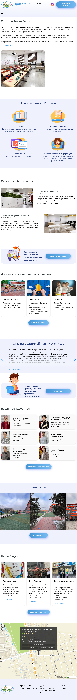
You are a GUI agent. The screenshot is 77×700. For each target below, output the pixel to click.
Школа (18, 3)
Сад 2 (29, 3)
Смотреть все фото (38, 535)
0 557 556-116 (41, 5)
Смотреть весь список (38, 323)
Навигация (8, 13)
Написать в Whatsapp (66, 4)
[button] (2, 359)
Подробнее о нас (7, 46)
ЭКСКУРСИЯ (58, 391)
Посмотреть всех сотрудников (38, 466)
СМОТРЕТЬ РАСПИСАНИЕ (58, 256)
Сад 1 (24, 3)
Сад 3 (17, 5)
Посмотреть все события (38, 612)
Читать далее (14, 369)
